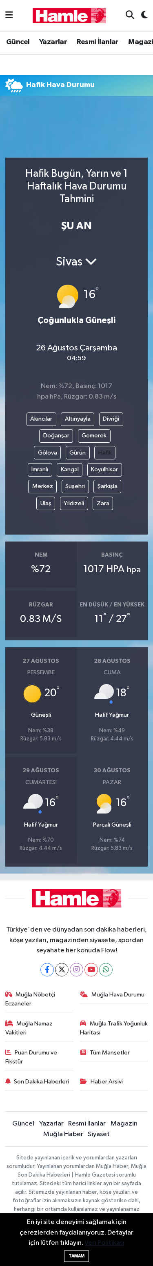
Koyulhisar (104, 469)
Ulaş (45, 503)
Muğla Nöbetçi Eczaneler (30, 999)
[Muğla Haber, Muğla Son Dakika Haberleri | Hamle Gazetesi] (69, 15)
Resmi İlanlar (98, 42)
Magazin (124, 1123)
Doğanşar (56, 435)
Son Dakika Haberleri (41, 1082)
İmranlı (39, 469)
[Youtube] (91, 969)
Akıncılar (41, 419)
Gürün (77, 453)
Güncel (17, 42)
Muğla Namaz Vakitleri (29, 1028)
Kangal (70, 469)
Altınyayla (78, 419)
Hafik (105, 453)
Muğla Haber (63, 1134)
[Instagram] (76, 969)
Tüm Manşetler (110, 1053)
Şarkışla (108, 486)
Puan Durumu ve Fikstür (31, 1057)
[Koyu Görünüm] (141, 16)
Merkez (42, 486)
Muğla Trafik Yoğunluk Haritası (114, 1028)
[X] (62, 969)
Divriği (111, 419)
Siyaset (99, 1134)
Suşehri (75, 486)
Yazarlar (53, 42)
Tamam (76, 1256)
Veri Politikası (104, 1242)
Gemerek (94, 435)
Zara (103, 503)
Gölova (47, 453)
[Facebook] (47, 969)
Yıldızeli (74, 503)
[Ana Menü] (9, 15)
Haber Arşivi (107, 1082)
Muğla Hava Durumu (117, 995)
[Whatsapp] (106, 969)
